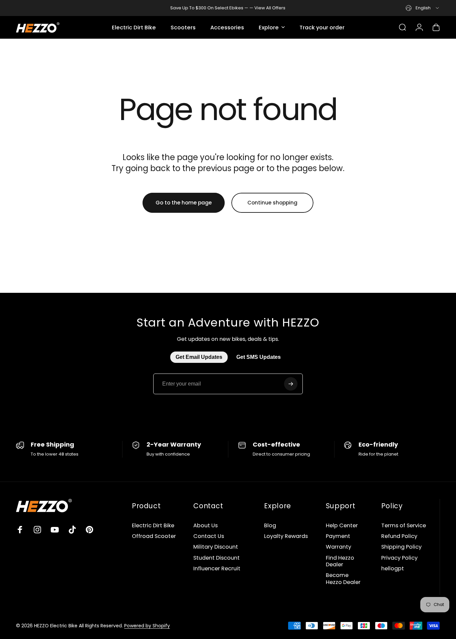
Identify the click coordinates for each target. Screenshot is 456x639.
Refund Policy (399, 536)
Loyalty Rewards (286, 536)
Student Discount (216, 558)
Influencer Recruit (216, 568)
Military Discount (215, 547)
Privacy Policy (399, 558)
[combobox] (423, 8)
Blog (270, 525)
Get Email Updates (199, 357)
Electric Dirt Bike (153, 525)
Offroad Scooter (154, 536)
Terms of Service (403, 525)
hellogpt (392, 568)
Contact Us (208, 536)
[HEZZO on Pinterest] (89, 530)
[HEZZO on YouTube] (55, 530)
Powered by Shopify (147, 625)
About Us (205, 525)
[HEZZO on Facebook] (20, 530)
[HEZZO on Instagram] (37, 530)
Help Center (342, 525)
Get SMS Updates (258, 357)
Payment (338, 536)
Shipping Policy (401, 547)
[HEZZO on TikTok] (72, 530)
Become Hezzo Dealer (343, 579)
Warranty (338, 547)
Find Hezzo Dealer (340, 561)
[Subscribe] (290, 384)
